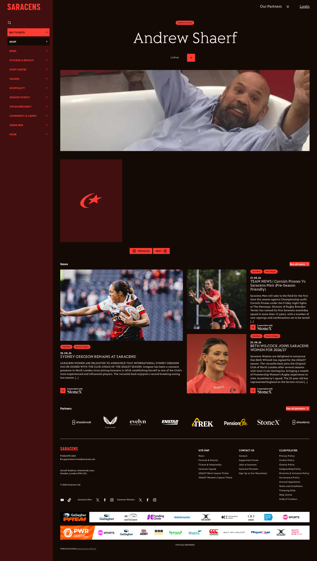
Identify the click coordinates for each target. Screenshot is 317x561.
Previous (144, 250)
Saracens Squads (207, 469)
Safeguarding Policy (290, 469)
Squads (14, 78)
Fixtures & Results (21, 60)
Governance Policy (289, 478)
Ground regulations (289, 482)
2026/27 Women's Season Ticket (215, 478)
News (12, 50)
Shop (12, 41)
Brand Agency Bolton (86, 548)
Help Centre (285, 495)
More (13, 134)
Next (159, 250)
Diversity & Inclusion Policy (294, 473)
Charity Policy (287, 465)
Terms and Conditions (291, 486)
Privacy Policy (287, 456)
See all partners (295, 408)
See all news (297, 264)
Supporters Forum (249, 460)
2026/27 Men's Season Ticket (213, 473)
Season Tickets (19, 97)
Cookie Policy (286, 460)
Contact (243, 456)
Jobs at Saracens (248, 465)
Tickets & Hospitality (210, 465)
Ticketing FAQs (287, 491)
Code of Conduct (288, 499)
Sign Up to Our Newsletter (253, 473)
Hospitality (17, 88)
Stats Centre (17, 69)
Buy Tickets (17, 32)
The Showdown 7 (20, 106)
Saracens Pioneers (248, 469)
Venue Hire (16, 125)
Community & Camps (22, 115)
